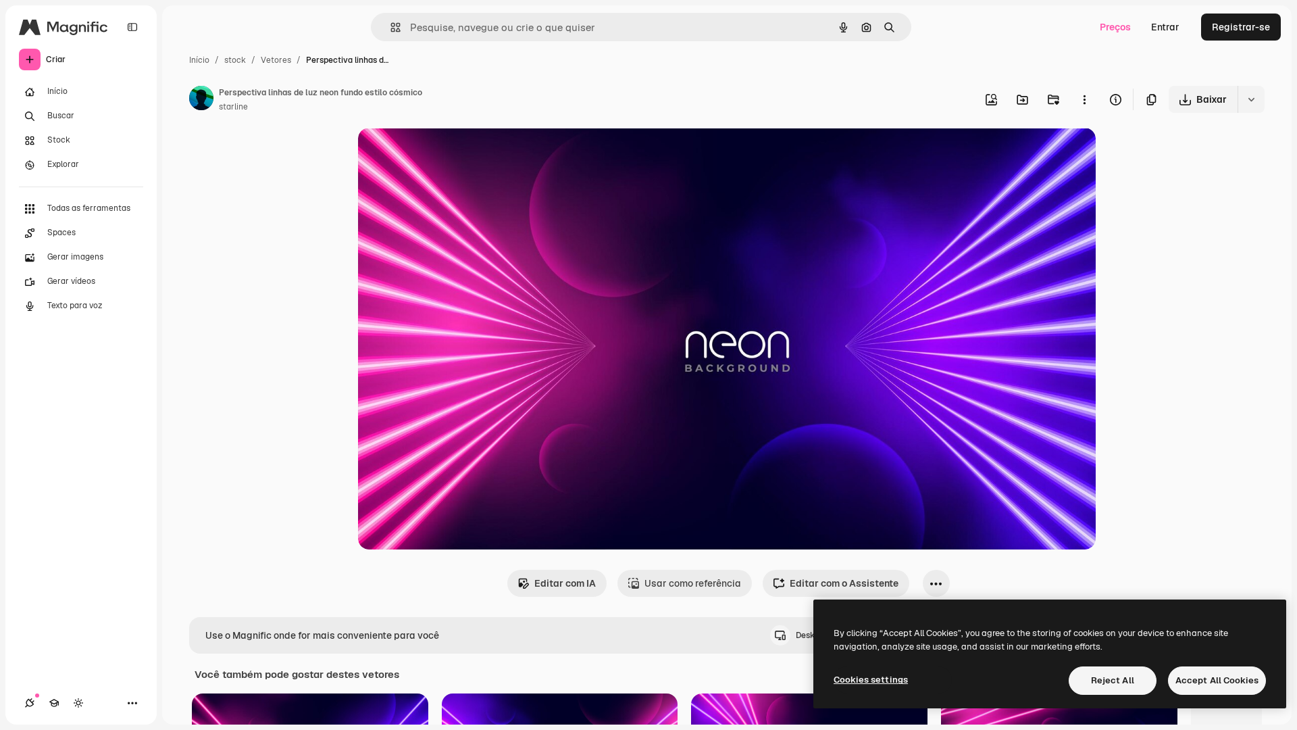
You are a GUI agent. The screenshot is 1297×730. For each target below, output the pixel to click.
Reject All (1112, 680)
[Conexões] (30, 703)
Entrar (1165, 27)
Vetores (276, 60)
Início (199, 60)
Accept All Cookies (1216, 680)
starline (233, 106)
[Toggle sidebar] (132, 27)
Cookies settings (871, 679)
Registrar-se (1241, 27)
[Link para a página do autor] (201, 100)
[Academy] (54, 703)
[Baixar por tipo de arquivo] (1251, 99)
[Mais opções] (1084, 99)
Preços (1115, 27)
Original (444, 153)
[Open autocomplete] (390, 27)
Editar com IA (565, 583)
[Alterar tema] (78, 703)
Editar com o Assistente (844, 583)
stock (235, 60)
